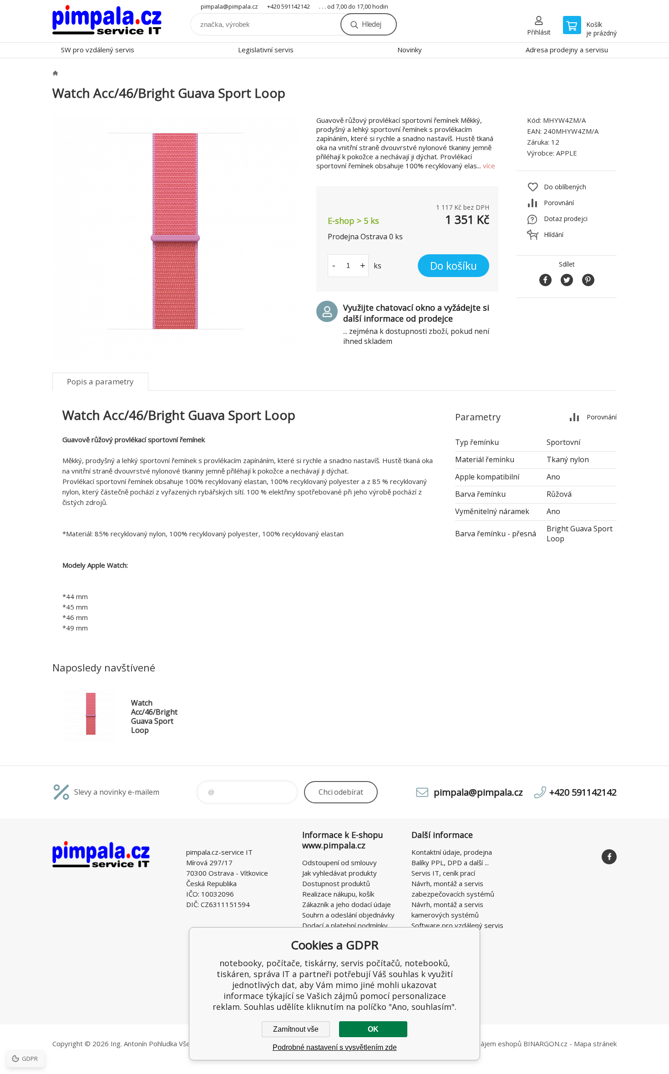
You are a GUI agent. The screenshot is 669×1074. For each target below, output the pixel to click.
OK (373, 1029)
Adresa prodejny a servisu (567, 49)
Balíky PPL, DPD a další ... (450, 862)
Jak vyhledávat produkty (339, 872)
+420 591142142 (288, 6)
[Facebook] (609, 856)
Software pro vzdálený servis (457, 925)
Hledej (371, 24)
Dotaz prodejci (566, 218)
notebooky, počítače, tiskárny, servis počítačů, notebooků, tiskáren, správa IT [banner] (107, 21)
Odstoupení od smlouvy (339, 862)
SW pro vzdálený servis (97, 49)
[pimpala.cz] (55, 73)
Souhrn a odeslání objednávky (348, 914)
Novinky (409, 49)
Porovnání (559, 202)
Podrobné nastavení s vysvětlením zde (335, 1047)
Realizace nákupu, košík (338, 893)
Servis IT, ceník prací (443, 872)
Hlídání (553, 234)
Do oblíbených (565, 186)
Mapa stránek (595, 1043)
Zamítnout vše (296, 1029)
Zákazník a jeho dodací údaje (346, 904)
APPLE (566, 152)
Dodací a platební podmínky (345, 925)
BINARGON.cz (545, 1043)
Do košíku (453, 265)
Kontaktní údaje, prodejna (451, 852)
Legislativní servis (266, 49)
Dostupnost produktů (336, 883)
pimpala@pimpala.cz (229, 6)
